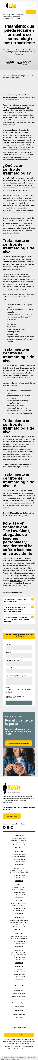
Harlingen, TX (19, 950)
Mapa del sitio (9, 1046)
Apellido (8, 652)
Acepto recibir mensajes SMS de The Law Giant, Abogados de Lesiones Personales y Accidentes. (18, 691)
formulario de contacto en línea (15, 583)
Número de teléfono (12, 660)
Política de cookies (25, 1049)
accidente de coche (17, 107)
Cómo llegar (19, 848)
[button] (19, 1035)
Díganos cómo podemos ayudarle (16, 676)
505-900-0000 (20, 925)
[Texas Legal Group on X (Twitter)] (4, 827)
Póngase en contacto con (19, 1027)
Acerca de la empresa (19, 1014)
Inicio (4, 14)
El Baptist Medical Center (12, 513)
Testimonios (19, 1021)
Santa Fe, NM (19, 933)
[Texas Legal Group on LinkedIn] (12, 827)
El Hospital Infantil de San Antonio (16, 464)
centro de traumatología (14, 178)
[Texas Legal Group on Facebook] (8, 827)
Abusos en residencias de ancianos (19, 1000)
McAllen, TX (19, 852)
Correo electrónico (12, 668)
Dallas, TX (19, 901)
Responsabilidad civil (19, 1006)
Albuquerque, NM (19, 917)
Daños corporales (19, 990)
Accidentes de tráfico (19, 993)
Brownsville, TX (19, 835)
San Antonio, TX (19, 868)
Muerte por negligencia (19, 1003)
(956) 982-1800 (16, 580)
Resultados (19, 1017)
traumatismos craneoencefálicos (16, 188)
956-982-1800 (11, 816)
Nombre (8, 644)
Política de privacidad (13, 1049)
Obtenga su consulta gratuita (19, 743)
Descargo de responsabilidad (23, 1046)
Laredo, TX (19, 884)
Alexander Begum (10, 97)
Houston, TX (19, 966)
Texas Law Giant (9, 140)
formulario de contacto (12, 157)
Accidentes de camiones (19, 996)
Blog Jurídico (11, 14)
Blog (19, 1024)
